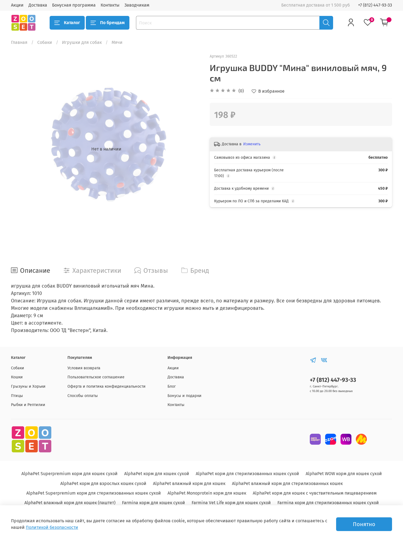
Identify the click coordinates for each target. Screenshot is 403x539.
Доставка (38, 5)
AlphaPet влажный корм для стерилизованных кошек (287, 483)
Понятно (364, 524)
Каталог (72, 22)
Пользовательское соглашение (95, 377)
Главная (19, 42)
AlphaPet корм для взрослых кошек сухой (103, 483)
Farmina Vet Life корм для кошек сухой (231, 502)
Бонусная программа (74, 5)
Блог (172, 386)
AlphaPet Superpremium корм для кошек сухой (69, 473)
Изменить (251, 144)
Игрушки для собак (82, 42)
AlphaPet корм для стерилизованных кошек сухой (247, 473)
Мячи (117, 42)
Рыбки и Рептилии (28, 404)
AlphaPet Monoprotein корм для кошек (207, 493)
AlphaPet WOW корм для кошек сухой (344, 473)
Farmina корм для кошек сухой (153, 502)
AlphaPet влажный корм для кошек (189, 483)
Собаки (44, 42)
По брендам (112, 22)
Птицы (17, 395)
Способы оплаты (82, 395)
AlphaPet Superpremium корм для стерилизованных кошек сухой (93, 493)
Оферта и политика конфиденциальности (106, 386)
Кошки (17, 377)
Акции (17, 5)
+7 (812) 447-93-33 (375, 5)
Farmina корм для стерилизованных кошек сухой (328, 502)
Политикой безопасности (52, 527)
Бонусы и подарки (185, 395)
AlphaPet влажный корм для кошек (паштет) (69, 502)
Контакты (110, 5)
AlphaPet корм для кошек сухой (156, 473)
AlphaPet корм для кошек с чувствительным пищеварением (315, 493)
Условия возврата (83, 368)
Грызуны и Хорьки (28, 386)
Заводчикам (136, 5)
